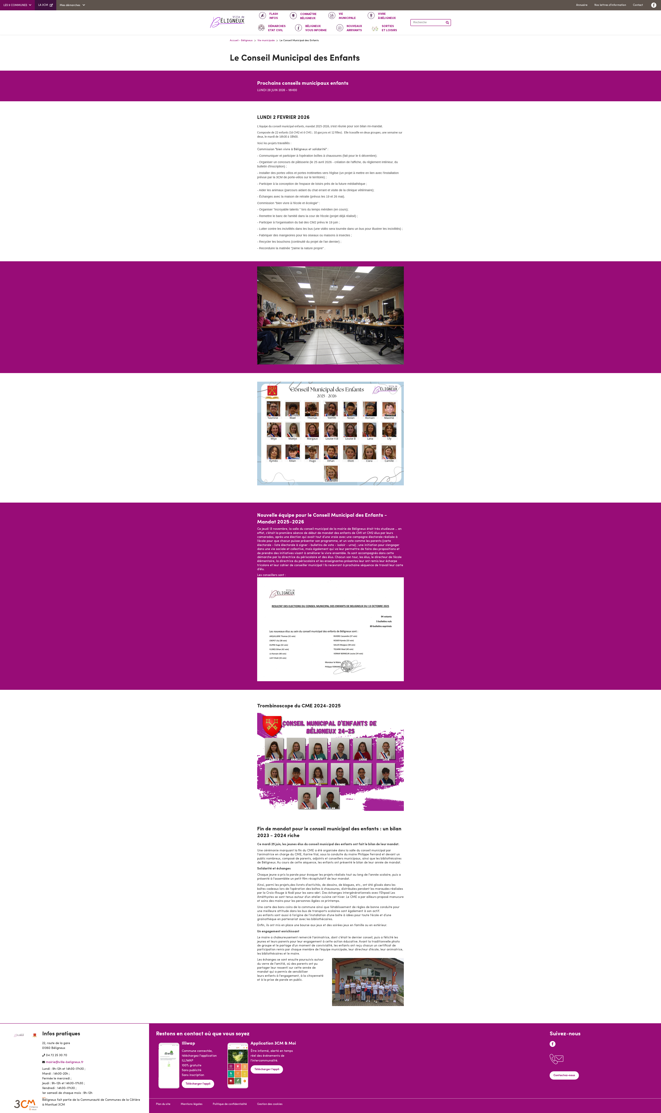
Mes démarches (70, 5)
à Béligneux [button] (387, 16)
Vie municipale (266, 40)
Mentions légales (191, 1104)
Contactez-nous (564, 1075)
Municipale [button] (347, 16)
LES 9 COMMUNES (15, 5)
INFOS (273, 16)
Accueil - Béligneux (241, 40)
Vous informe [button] (316, 28)
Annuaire (581, 5)
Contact (638, 5)
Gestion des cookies (269, 1104)
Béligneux (308, 16)
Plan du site (163, 1104)
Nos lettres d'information (610, 5)
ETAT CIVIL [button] (277, 28)
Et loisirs (389, 28)
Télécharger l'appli (198, 1084)
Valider (447, 22)
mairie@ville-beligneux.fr (64, 1062)
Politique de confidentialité (230, 1104)
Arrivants (354, 28)
